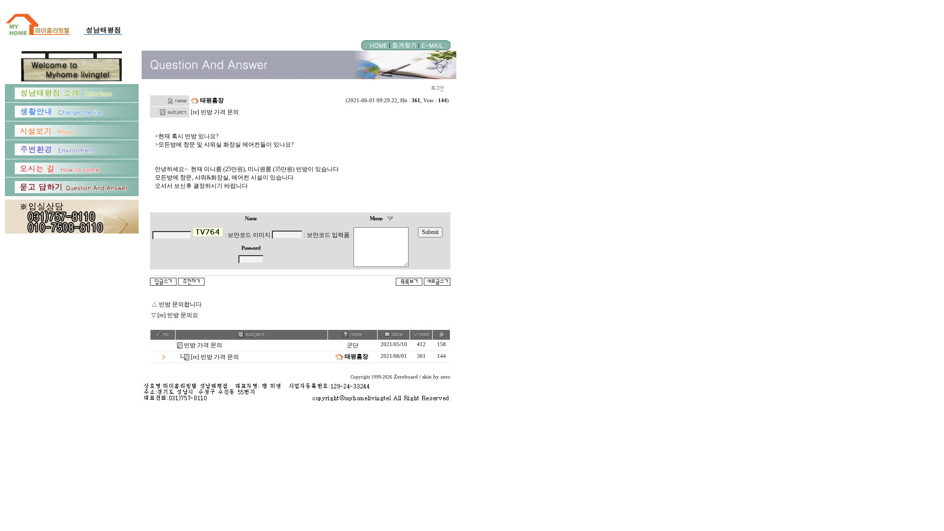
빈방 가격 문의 (203, 345)
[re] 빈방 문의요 (177, 315)
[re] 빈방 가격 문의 (215, 357)
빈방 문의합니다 (180, 304)
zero (445, 377)
